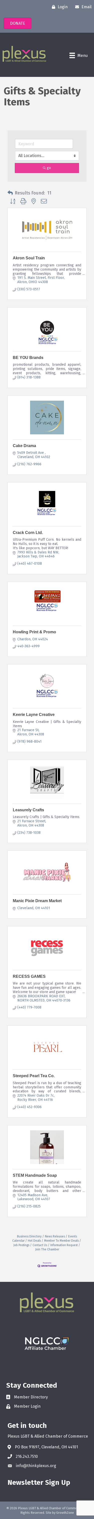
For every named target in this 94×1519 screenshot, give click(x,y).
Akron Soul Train (29, 258)
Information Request (64, 1245)
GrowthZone (65, 1513)
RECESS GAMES (29, 976)
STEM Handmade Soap (35, 1175)
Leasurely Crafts (28, 810)
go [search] (49, 168)
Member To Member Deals (61, 1240)
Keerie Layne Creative (34, 714)
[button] (10, 193)
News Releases (55, 1236)
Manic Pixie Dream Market (37, 901)
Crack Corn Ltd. (28, 532)
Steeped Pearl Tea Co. (34, 1076)
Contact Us (40, 1245)
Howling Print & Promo (34, 632)
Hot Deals (34, 1240)
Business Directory (29, 1236)
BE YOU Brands (28, 357)
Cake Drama (24, 446)
